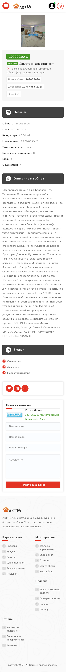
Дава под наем (16, 562)
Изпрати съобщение (33, 484)
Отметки (45, 560)
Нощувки (12, 573)
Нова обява (46, 571)
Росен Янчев (33, 410)
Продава (12, 546)
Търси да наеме (16, 568)
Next (61, 34)
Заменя (11, 557)
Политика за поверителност (15, 638)
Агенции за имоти (50, 598)
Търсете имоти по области (50, 591)
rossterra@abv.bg (49, 414)
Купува (11, 551)
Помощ (44, 609)
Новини (44, 604)
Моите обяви (47, 566)
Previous (5, 34)
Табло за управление (47, 547)
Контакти (12, 645)
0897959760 (32, 414)
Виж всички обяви (35, 419)
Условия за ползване (13, 629)
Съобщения (46, 554)
